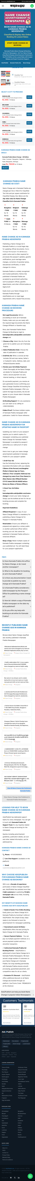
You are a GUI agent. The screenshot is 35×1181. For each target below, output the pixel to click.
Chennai (20, 1116)
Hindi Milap (5, 1081)
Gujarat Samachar (6, 1091)
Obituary (5, 1046)
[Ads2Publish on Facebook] (10, 1177)
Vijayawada (5, 1137)
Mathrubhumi (22, 1088)
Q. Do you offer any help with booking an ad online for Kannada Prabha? (15, 613)
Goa (3, 1120)
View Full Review (6, 1022)
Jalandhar (4, 1125)
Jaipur (19, 1125)
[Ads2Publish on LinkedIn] (18, 1177)
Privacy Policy (6, 1155)
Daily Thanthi (21, 1091)
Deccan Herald (22, 1072)
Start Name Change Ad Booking (17, 44)
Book (29, 97)
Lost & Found (26, 1043)
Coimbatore (5, 1118)
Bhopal (4, 1113)
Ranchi (19, 1134)
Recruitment (15, 1041)
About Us (4, 1148)
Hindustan (4, 1079)
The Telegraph (22, 1098)
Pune (3, 1134)
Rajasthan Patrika (22, 1077)
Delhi (19, 1118)
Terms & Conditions (7, 1159)
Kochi (3, 1127)
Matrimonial (6, 1041)
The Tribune (5, 1072)
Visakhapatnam (22, 1137)
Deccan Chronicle (22, 1070)
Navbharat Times (22, 1095)
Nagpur (4, 1132)
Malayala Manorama (7, 1088)
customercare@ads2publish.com (14, 868)
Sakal (3, 1086)
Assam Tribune (6, 1074)
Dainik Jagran (5, 1077)
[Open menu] (2, 6)
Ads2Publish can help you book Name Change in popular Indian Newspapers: (16, 993)
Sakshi (19, 1084)
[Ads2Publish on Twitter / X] (14, 1177)
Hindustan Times (22, 1067)
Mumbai (20, 1130)
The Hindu (4, 1070)
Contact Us (5, 1152)
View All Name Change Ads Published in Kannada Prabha (19, 789)
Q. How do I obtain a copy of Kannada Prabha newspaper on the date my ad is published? (17, 603)
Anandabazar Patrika (23, 1081)
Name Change (16, 1043)
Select (5, 168)
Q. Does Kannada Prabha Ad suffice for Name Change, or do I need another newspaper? (16, 564)
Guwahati (20, 1120)
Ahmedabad (5, 1111)
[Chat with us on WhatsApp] (32, 6)
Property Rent (6, 1043)
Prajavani (4, 1098)
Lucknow (4, 1130)
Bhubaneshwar (22, 1113)
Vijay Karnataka (6, 1100)
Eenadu (4, 1084)
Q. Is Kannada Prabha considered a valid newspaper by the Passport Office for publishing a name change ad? (17, 592)
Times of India (5, 1067)
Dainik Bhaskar (22, 1074)
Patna (19, 1132)
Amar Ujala (21, 1079)
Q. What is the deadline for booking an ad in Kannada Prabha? (16, 572)
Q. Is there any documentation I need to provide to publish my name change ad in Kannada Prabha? (17, 581)
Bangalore (20, 1111)
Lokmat (20, 1086)
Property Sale (24, 1041)
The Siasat (20, 1093)
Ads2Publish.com (10, 1168)
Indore (19, 1123)
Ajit (3, 1093)
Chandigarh (5, 1116)
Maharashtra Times (7, 1095)
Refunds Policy (6, 1157)
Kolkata (20, 1127)
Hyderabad (5, 1123)
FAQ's (3, 1150)
